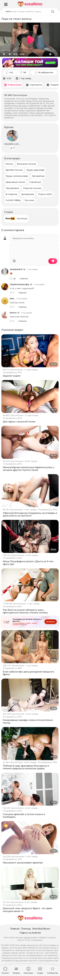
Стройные (35, 182)
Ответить (24, 279)
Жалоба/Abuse (41, 928)
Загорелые (38, 176)
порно (27, 937)
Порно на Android (30, 932)
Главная (15, 928)
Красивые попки (15, 182)
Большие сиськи (26, 163)
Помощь (26, 928)
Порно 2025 (45, 194)
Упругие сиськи (32, 188)
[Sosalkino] (30, 4)
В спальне (11, 194)
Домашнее (27, 194)
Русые (9, 163)
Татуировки (12, 188)
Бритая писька (14, 170)
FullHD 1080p (13, 200)
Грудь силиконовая (17, 176)
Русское (29, 200)
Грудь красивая (36, 170)
